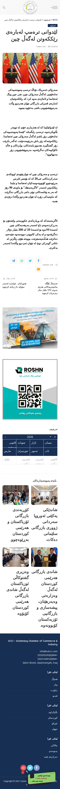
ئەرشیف (53, 25)
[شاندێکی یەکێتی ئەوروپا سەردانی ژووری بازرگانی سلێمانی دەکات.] (44, 495)
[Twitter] (30, 260)
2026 (30, 437)
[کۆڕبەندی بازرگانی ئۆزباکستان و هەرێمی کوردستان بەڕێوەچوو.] (15, 495)
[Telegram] (13, 260)
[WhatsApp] (21, 260)
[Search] (4, 7)
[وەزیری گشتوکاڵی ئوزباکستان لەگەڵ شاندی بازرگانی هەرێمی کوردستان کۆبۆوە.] (15, 557)
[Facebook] (38, 260)
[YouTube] (23, 768)
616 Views (41, 46)
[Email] (38, 269)
